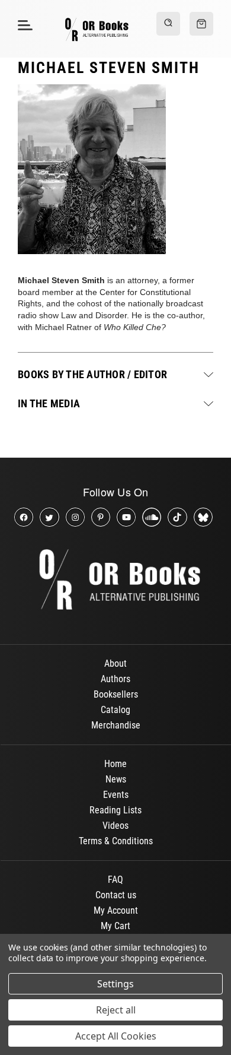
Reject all (116, 1009)
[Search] (168, 24)
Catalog (115, 709)
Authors (115, 679)
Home (115, 763)
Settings (115, 983)
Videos (115, 825)
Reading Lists (115, 810)
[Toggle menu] (23, 24)
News (115, 779)
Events (116, 794)
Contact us (115, 895)
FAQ (115, 879)
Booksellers (116, 694)
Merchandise (115, 725)
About (115, 663)
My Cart (115, 926)
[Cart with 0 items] (201, 24)
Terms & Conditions (116, 841)
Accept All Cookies (115, 1036)
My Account (116, 910)
